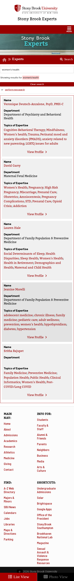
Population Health (16, 378)
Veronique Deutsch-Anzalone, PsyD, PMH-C (34, 104)
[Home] (4, 59)
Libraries (9, 524)
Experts (18, 59)
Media (40, 461)
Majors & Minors (9, 499)
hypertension (26, 329)
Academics (10, 441)
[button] (37, 29)
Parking (8, 539)
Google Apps (44, 509)
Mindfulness (55, 130)
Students (42, 419)
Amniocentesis (29, 197)
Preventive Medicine (42, 373)
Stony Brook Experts (37, 19)
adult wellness (49, 320)
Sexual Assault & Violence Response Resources (43, 556)
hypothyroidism (55, 324)
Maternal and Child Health (33, 267)
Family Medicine (15, 373)
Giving (7, 463)
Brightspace (44, 503)
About (7, 429)
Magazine (43, 543)
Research (9, 446)
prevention (11, 324)
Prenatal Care (47, 192)
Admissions (11, 435)
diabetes (10, 329)
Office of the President (44, 516)
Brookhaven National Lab (44, 535)
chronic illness (44, 315)
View (35, 152)
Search (65, 58)
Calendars (10, 512)
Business (42, 455)
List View (20, 577)
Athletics (9, 452)
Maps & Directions (10, 531)
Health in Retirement (18, 263)
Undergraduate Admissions (46, 490)
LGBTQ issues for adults (42, 143)
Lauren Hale (12, 228)
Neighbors (43, 449)
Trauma (33, 134)
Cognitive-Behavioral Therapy (24, 130)
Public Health (39, 378)
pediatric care (27, 320)
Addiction (20, 206)
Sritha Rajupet (14, 351)
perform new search (15, 89)
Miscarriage (28, 192)
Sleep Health (29, 258)
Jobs (7, 518)
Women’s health (15, 134)
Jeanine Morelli (14, 289)
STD (28, 201)
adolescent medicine (18, 315)
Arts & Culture (41, 468)
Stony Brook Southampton (45, 526)
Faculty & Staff (42, 427)
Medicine (9, 458)
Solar (40, 497)
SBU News (10, 507)
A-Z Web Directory (9, 490)
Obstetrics (11, 197)
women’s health (32, 324)
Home (7, 423)
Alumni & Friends (42, 436)
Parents (42, 444)
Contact (8, 469)
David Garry (12, 166)
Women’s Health (15, 187)
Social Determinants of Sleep (24, 254)
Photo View (58, 577)
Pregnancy (36, 187)
